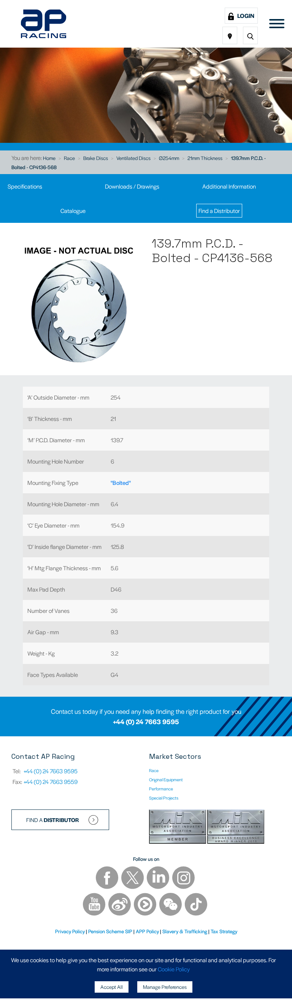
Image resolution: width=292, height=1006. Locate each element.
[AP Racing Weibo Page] (120, 905)
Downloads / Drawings (132, 186)
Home (49, 158)
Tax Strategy (224, 931)
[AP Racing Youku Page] (145, 905)
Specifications (25, 186)
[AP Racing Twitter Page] (133, 879)
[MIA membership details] (178, 827)
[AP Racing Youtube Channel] (94, 905)
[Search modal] (250, 35)
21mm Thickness (204, 158)
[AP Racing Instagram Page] (183, 879)
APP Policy (147, 931)
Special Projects (163, 798)
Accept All (111, 986)
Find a (52, 820)
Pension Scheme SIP (110, 931)
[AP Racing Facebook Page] (107, 879)
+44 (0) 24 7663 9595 (146, 721)
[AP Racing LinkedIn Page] (158, 879)
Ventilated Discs (133, 158)
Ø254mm (169, 158)
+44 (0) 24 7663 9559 (51, 781)
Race (69, 158)
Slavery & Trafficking (184, 931)
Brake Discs (95, 158)
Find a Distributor (219, 210)
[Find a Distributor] (229, 35)
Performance (161, 788)
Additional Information (229, 186)
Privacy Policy (70, 931)
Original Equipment (166, 779)
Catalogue (73, 210)
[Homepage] (43, 24)
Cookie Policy (174, 969)
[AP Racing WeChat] (171, 905)
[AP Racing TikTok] (196, 905)
